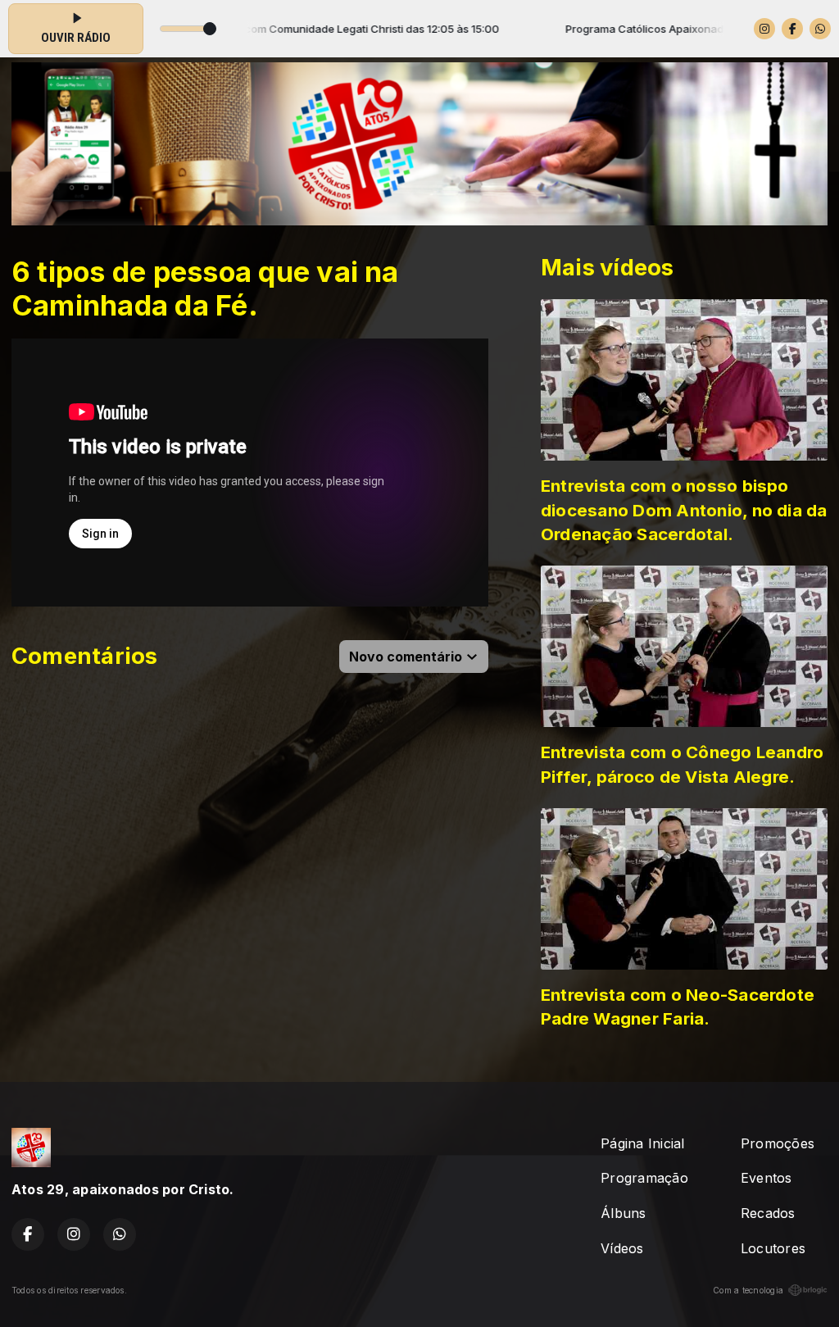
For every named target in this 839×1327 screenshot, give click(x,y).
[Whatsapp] (820, 28)
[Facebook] (792, 28)
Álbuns (623, 1213)
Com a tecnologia (748, 1290)
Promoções (777, 1143)
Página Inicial (642, 1143)
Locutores (773, 1248)
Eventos (766, 1178)
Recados (768, 1213)
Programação (644, 1178)
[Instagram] (764, 28)
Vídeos (622, 1248)
